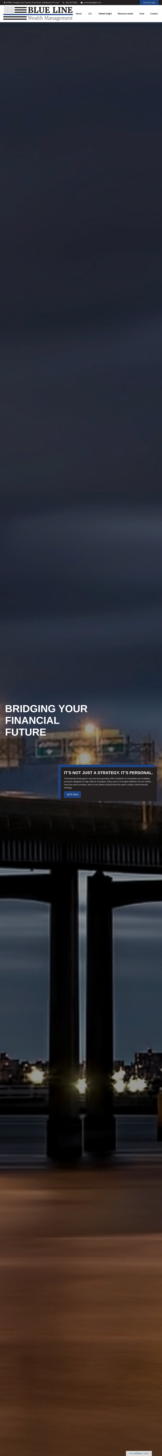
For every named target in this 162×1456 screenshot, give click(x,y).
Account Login (149, 3)
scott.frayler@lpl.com (92, 3)
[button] (79, 13)
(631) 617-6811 (71, 3)
